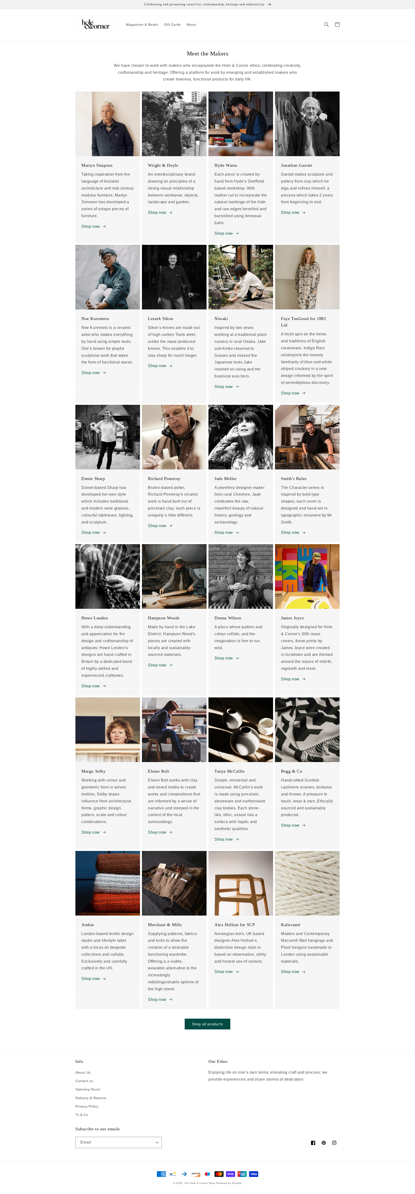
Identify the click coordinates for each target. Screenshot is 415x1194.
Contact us (84, 1081)
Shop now (90, 226)
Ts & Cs (81, 1115)
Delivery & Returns (90, 1098)
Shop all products (207, 1024)
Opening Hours (87, 1089)
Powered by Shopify (229, 1183)
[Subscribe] (156, 1142)
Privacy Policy (86, 1106)
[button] (326, 24)
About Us (83, 1072)
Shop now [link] (290, 393)
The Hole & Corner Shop (199, 1183)
